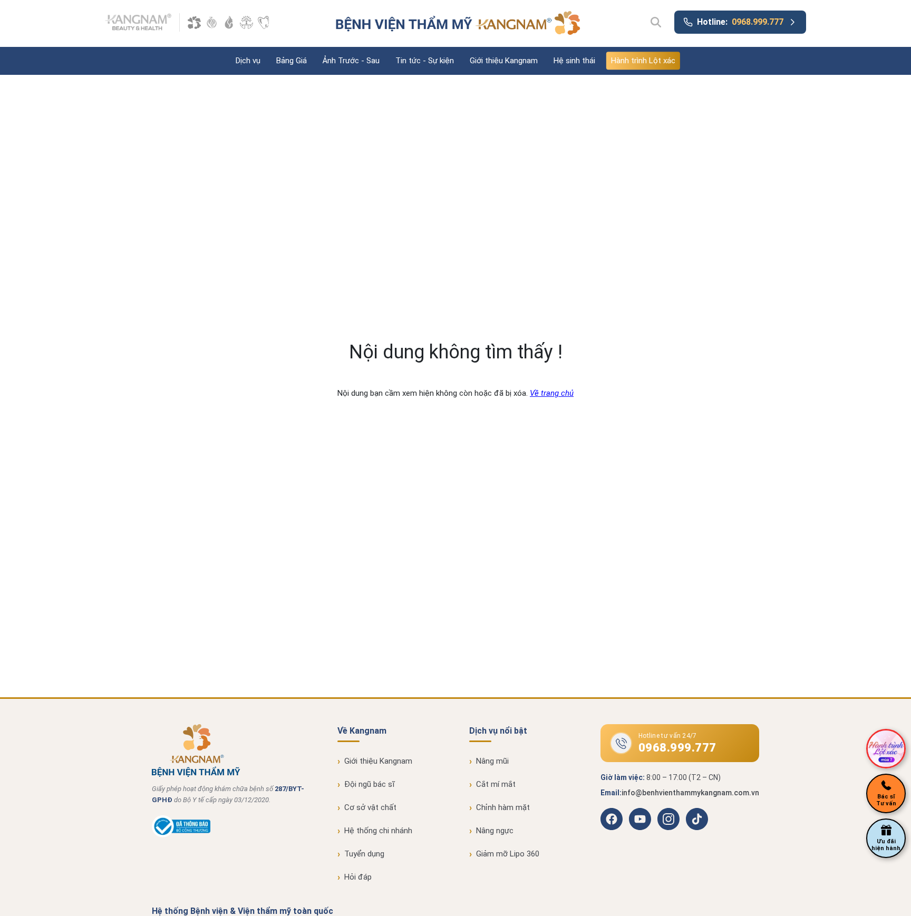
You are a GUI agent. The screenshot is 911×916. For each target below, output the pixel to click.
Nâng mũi (492, 761)
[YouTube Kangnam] (640, 819)
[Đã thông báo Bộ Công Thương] (181, 835)
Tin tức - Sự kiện (424, 60)
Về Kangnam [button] (361, 731)
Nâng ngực (494, 830)
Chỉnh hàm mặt (503, 807)
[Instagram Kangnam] (668, 819)
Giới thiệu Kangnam (504, 60)
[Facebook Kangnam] (611, 819)
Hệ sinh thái (574, 60)
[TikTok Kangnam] (697, 819)
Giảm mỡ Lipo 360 (507, 854)
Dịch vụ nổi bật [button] (498, 731)
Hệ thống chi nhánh (378, 830)
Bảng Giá (291, 60)
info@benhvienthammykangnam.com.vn (690, 792)
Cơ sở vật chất (370, 807)
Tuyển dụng (364, 854)
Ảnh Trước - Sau (351, 60)
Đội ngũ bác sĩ (369, 784)
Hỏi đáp (358, 877)
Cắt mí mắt (496, 784)
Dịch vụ (248, 60)
